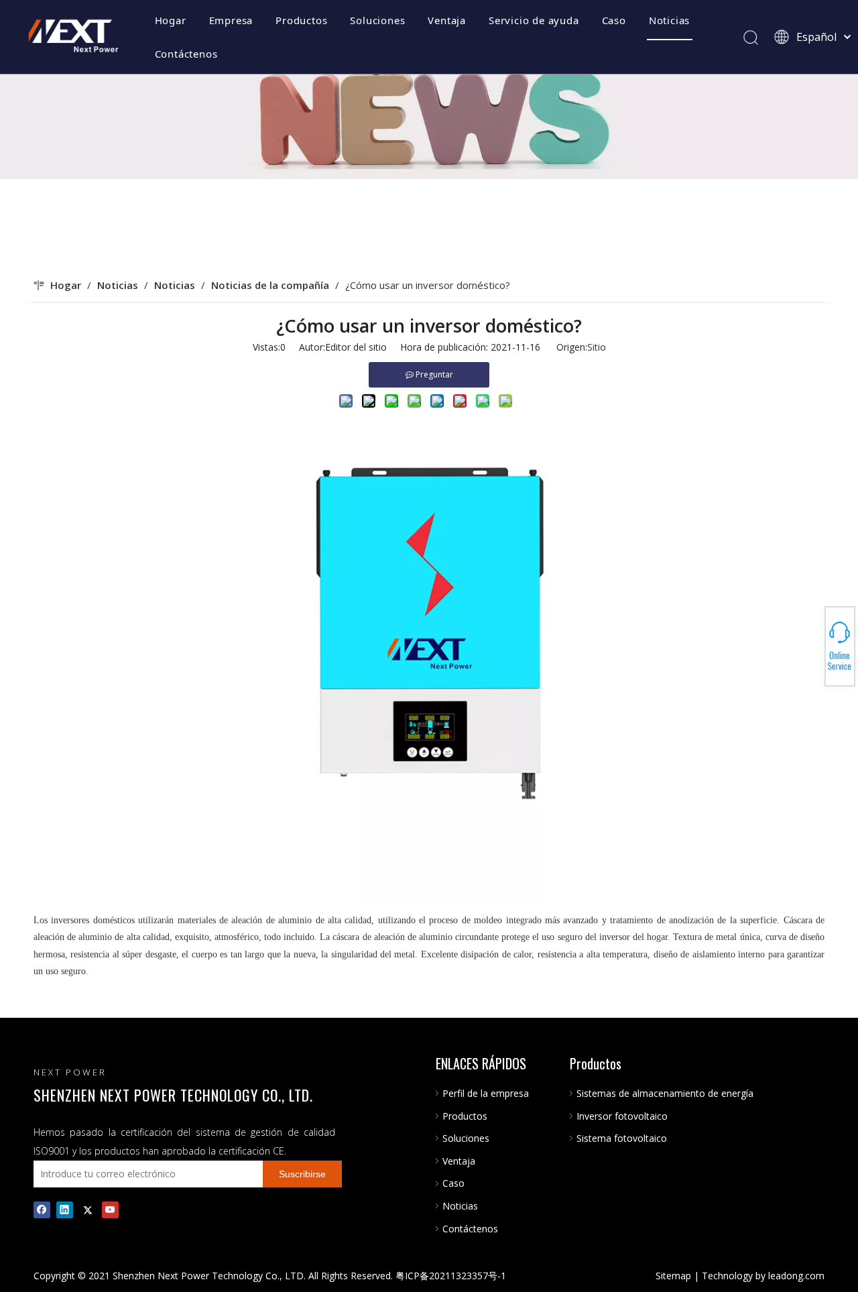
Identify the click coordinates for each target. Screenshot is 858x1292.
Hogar (170, 20)
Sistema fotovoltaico (621, 1138)
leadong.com (796, 1275)
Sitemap (673, 1275)
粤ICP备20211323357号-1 (450, 1275)
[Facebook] (42, 1209)
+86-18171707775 (811, 642)
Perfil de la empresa (485, 1093)
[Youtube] (110, 1209)
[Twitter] (87, 1209)
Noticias (669, 20)
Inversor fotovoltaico (622, 1116)
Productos (301, 20)
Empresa (231, 20)
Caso (614, 20)
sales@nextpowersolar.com (811, 646)
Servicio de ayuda (534, 20)
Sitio (596, 347)
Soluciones (377, 20)
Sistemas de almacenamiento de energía (664, 1093)
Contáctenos (186, 53)
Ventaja (447, 20)
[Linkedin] (64, 1209)
